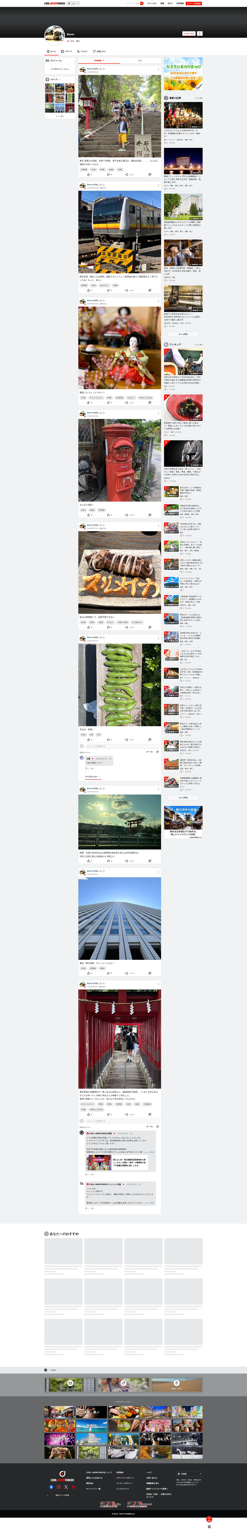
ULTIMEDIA (128, 1514)
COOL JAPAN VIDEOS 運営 (100, 1133)
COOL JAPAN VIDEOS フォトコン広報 (105, 1184)
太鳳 (88, 759)
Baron (70, 34)
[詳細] (150, 174)
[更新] (157, 752)
